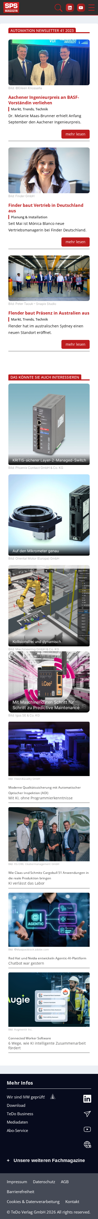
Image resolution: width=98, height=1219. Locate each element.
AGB (65, 1181)
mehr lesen (75, 134)
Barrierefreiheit (20, 1191)
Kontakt (72, 1201)
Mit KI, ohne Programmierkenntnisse (40, 798)
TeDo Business (20, 1113)
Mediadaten (17, 1122)
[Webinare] (87, 1146)
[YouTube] (87, 1130)
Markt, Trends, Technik (29, 109)
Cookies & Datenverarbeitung (33, 1201)
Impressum (17, 1181)
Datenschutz (44, 1181)
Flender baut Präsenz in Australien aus (48, 313)
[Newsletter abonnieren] (87, 1115)
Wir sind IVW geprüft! (26, 1097)
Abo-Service (17, 1130)
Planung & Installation (29, 217)
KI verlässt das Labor (26, 883)
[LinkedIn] (87, 1100)
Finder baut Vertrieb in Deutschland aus (45, 208)
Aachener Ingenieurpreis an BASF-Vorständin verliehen (43, 100)
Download (16, 1105)
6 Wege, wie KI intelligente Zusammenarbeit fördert (47, 1045)
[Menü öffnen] (91, 7)
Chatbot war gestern (26, 963)
